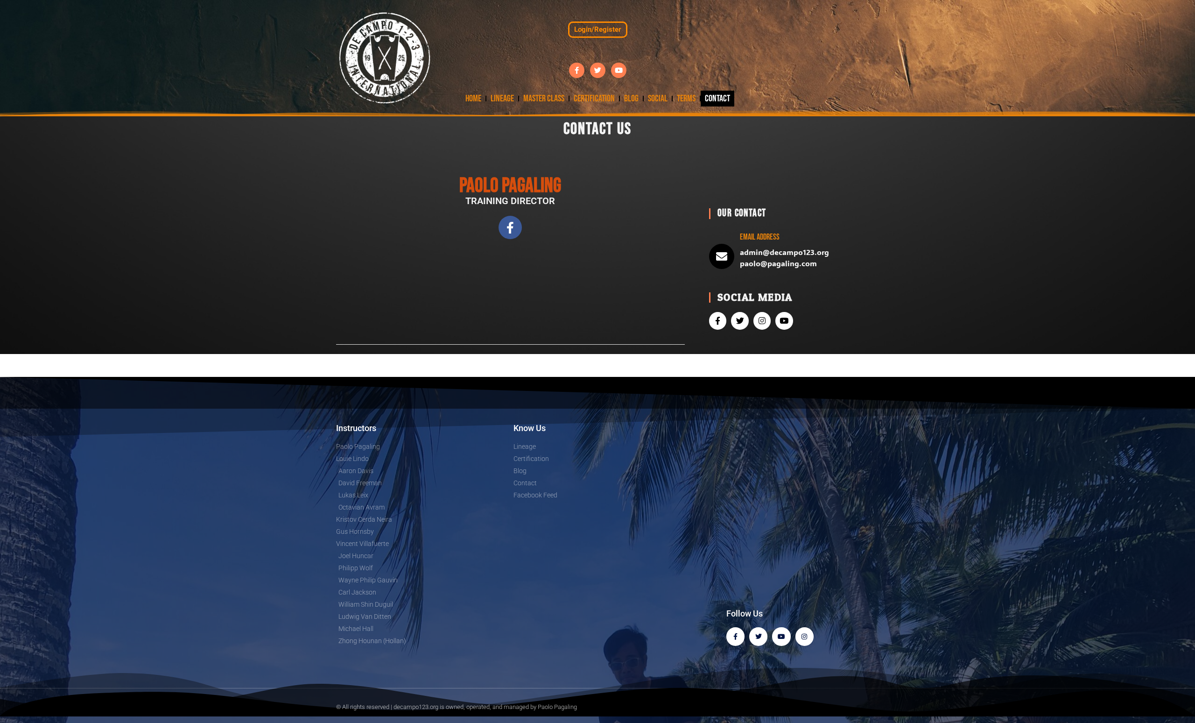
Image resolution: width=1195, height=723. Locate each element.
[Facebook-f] (576, 70)
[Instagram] (762, 320)
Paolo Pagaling (557, 706)
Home (473, 98)
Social (658, 98)
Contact (717, 98)
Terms (686, 98)
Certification (594, 98)
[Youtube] (618, 70)
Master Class (543, 98)
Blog (631, 98)
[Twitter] (597, 70)
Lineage (502, 98)
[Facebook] (735, 636)
